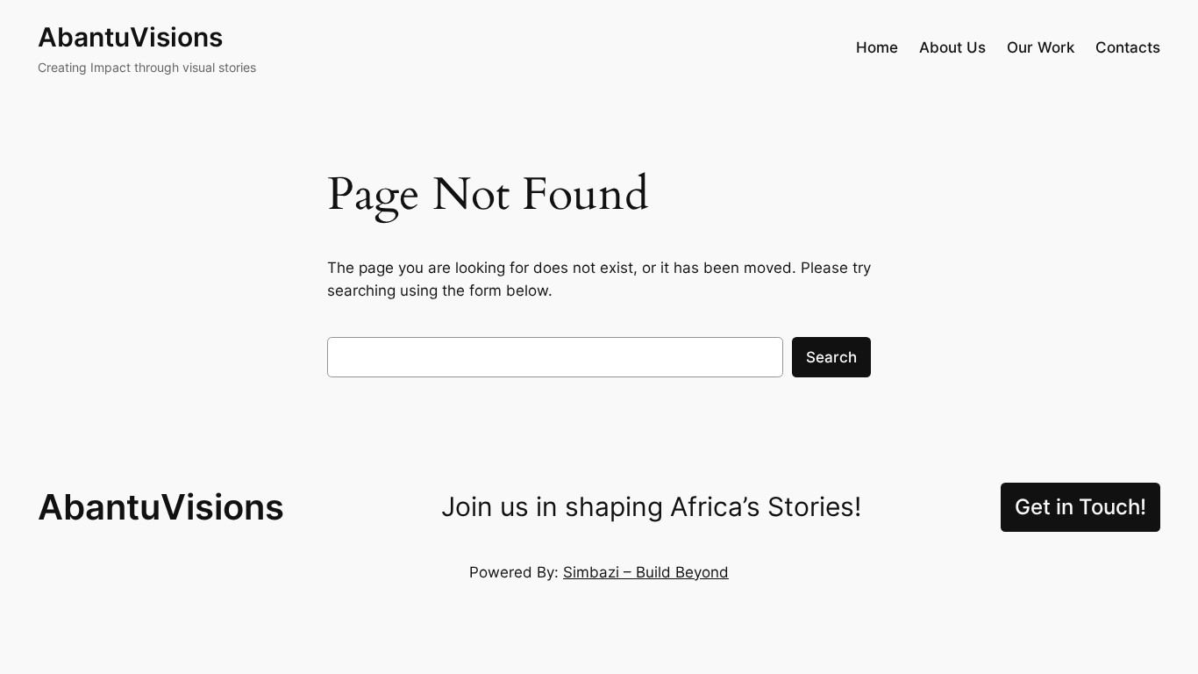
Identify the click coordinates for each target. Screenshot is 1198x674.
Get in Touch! (1080, 507)
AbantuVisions (130, 37)
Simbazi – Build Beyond (646, 572)
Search (831, 357)
